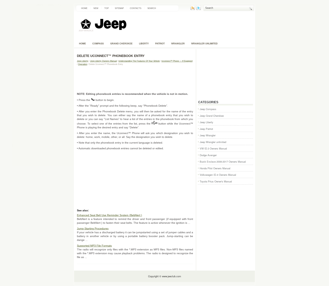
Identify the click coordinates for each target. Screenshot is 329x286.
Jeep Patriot (206, 129)
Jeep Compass (208, 109)
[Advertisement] (135, 78)
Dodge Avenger (208, 155)
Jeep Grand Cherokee (212, 115)
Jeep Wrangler (208, 135)
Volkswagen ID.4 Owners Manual (218, 175)
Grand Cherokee (121, 43)
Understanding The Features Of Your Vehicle (139, 61)
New (95, 8)
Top (106, 8)
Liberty (144, 43)
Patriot (160, 43)
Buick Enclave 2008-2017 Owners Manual (223, 161)
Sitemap (119, 8)
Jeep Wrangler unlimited (213, 142)
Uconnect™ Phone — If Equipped (176, 61)
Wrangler (178, 43)
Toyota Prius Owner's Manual (216, 181)
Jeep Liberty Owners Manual (103, 61)
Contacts (135, 8)
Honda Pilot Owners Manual (215, 168)
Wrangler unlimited (204, 43)
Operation (82, 64)
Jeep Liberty (82, 61)
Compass (98, 43)
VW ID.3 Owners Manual (213, 148)
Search (151, 8)
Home (84, 8)
